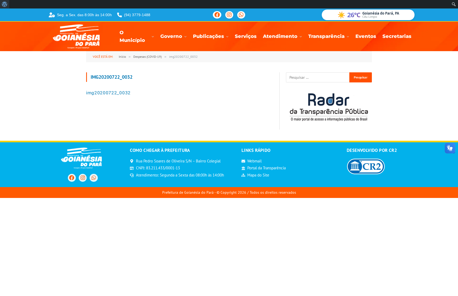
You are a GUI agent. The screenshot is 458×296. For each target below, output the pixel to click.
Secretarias (396, 36)
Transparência (326, 36)
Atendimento (280, 36)
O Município (132, 36)
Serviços (246, 36)
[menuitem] (4, 4)
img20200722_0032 (108, 92)
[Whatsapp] (94, 178)
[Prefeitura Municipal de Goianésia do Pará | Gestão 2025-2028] (77, 36)
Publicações (208, 36)
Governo (171, 36)
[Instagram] (229, 15)
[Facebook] (217, 15)
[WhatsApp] (241, 15)
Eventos (365, 36)
